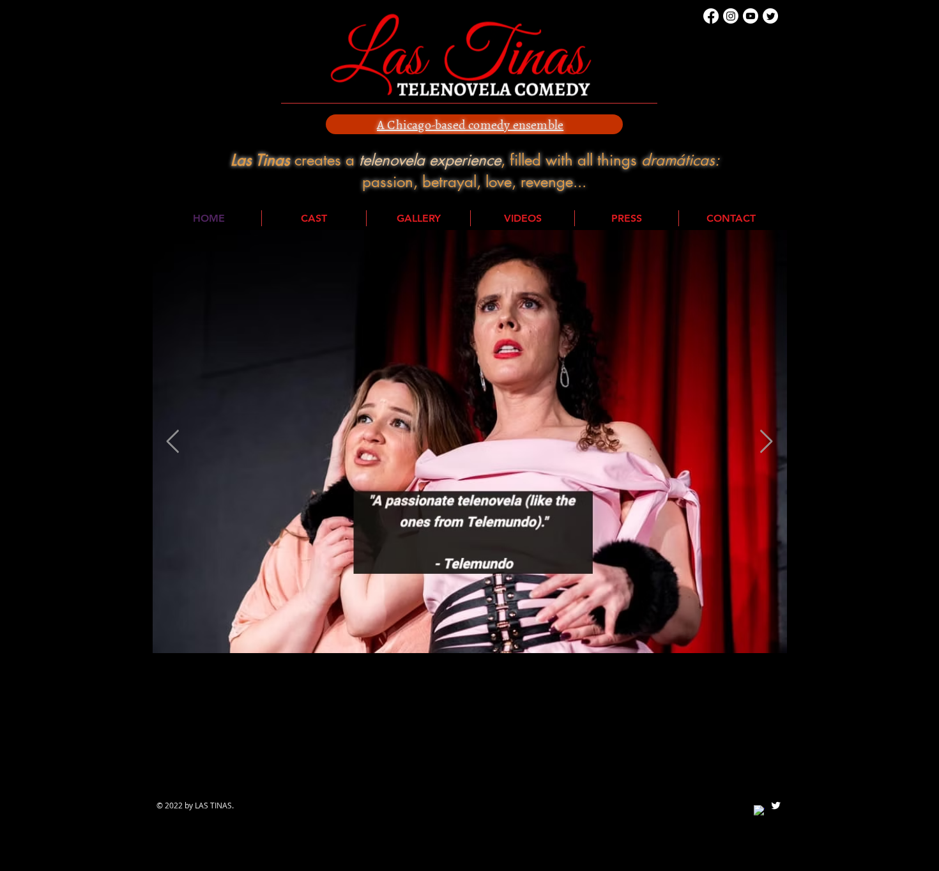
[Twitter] (770, 16)
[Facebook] (711, 16)
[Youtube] (750, 16)
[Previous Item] (172, 441)
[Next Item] (766, 441)
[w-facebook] (759, 810)
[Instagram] (730, 16)
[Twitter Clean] (775, 805)
